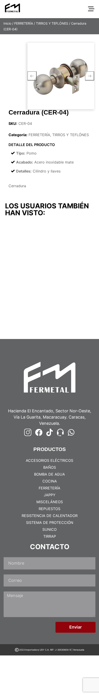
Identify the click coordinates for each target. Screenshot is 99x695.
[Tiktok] (49, 432)
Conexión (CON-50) (69, 325)
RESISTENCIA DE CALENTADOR (50, 515)
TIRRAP (49, 536)
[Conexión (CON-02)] (26, 299)
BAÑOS (49, 467)
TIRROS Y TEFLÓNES (52, 23)
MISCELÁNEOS (49, 502)
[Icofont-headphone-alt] (60, 432)
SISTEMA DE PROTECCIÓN (49, 522)
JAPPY (49, 495)
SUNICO (49, 529)
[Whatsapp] (71, 432)
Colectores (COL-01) (70, 268)
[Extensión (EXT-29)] (26, 242)
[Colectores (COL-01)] (72, 242)
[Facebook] (38, 432)
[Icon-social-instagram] (28, 432)
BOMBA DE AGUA (49, 474)
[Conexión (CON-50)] (72, 299)
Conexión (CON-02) (24, 325)
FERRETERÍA (23, 23)
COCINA (49, 481)
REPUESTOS (49, 508)
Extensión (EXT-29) (23, 268)
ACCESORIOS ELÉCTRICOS (49, 460)
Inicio (7, 23)
